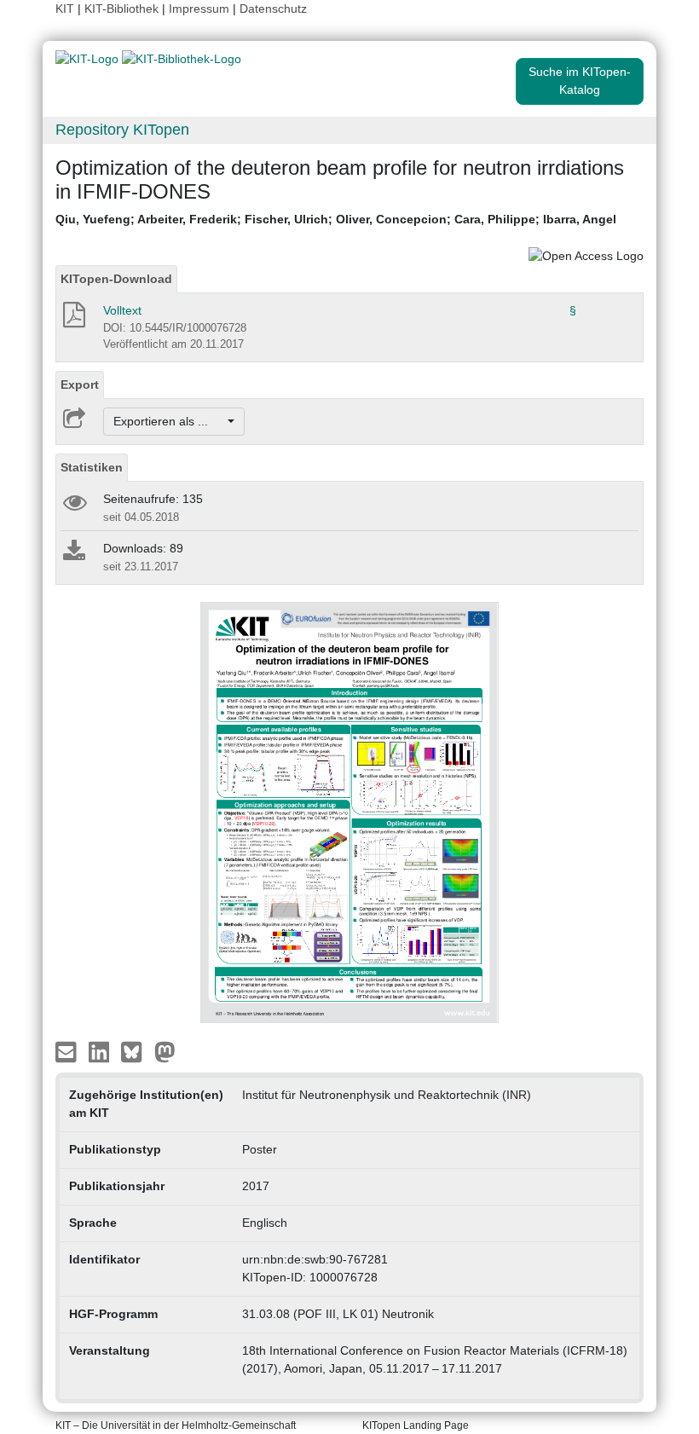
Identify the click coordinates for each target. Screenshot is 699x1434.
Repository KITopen (122, 129)
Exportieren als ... (169, 421)
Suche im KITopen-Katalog (580, 80)
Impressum (199, 8)
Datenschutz (273, 8)
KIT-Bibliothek (123, 8)
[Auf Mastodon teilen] (165, 1050)
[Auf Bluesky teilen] (136, 1050)
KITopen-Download (116, 279)
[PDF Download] (73, 320)
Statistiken (92, 467)
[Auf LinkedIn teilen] (101, 1050)
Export (80, 384)
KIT (64, 8)
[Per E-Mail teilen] (67, 1050)
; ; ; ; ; (335, 219)
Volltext (122, 310)
